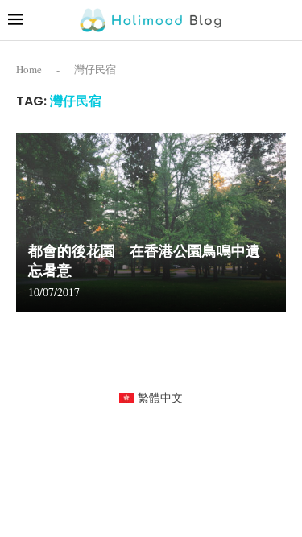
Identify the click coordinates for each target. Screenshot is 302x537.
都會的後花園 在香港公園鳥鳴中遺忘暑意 (144, 260)
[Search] (286, 19)
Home (29, 69)
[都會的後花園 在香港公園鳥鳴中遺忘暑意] (151, 222)
